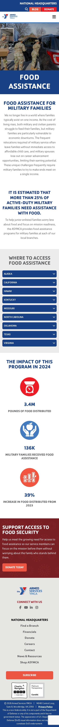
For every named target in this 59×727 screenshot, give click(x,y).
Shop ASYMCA (29, 662)
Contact (29, 650)
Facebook (20, 606)
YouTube (25, 606)
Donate (49, 9)
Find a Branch (29, 626)
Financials (29, 632)
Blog (35, 9)
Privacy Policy (45, 706)
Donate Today (14, 567)
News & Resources (29, 656)
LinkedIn (31, 606)
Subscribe (29, 675)
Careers (29, 644)
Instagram (36, 606)
